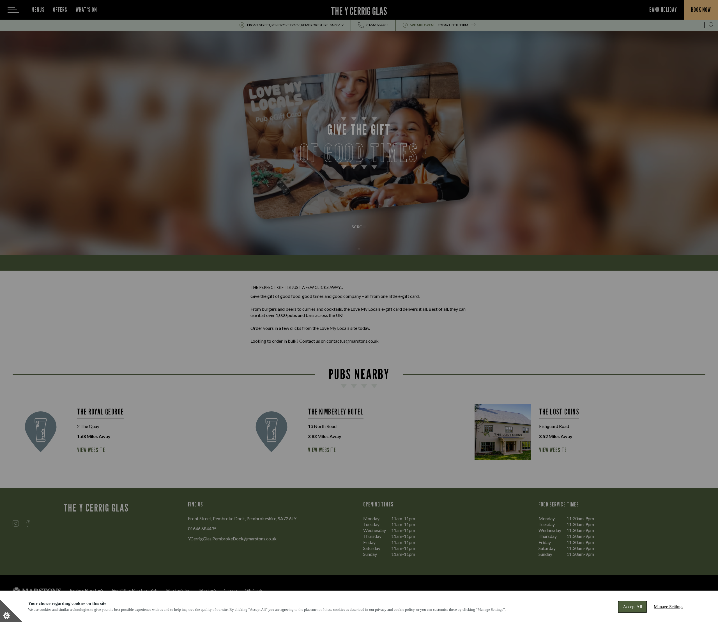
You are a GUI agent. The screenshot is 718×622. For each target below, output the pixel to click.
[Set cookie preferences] (11, 611)
